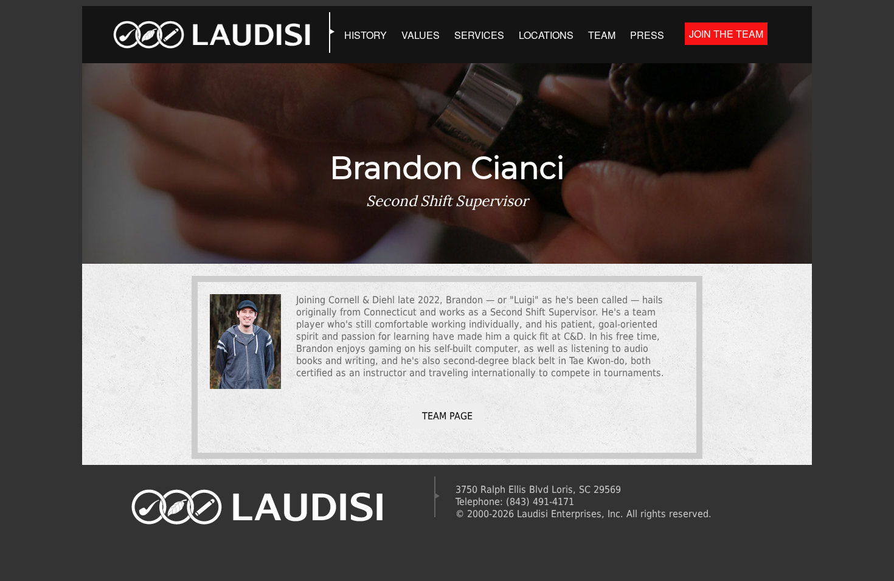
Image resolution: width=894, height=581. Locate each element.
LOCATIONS (546, 35)
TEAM (601, 35)
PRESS (647, 35)
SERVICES (479, 35)
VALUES (420, 35)
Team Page (447, 416)
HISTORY (365, 35)
